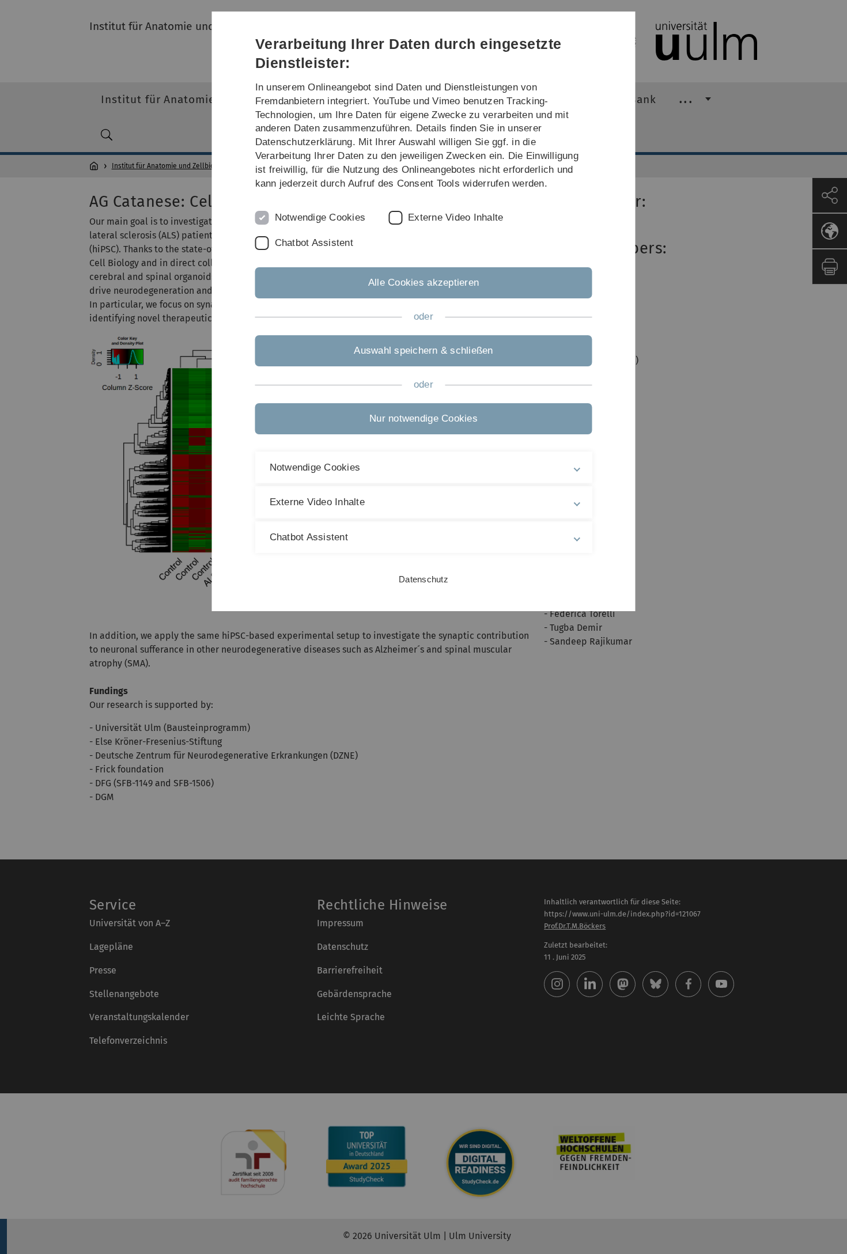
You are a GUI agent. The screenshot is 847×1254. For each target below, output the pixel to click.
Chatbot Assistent (314, 242)
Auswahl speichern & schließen (423, 350)
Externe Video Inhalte (455, 217)
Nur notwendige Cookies (423, 418)
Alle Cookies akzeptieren (423, 282)
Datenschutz (423, 579)
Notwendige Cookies (320, 217)
